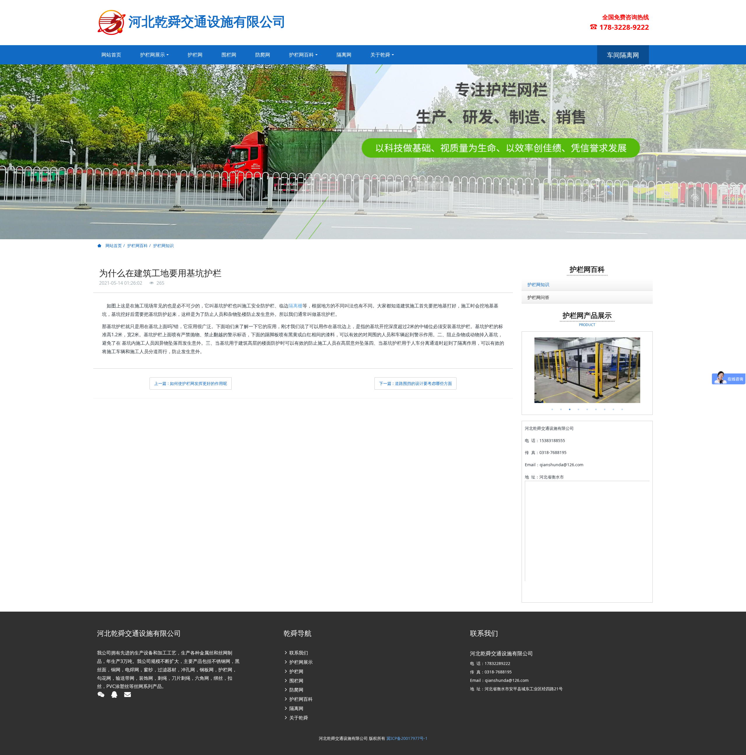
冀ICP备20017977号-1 (406, 738)
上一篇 (190, 383)
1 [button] (552, 409)
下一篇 (415, 383)
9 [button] (622, 409)
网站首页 (111, 54)
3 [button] (570, 409)
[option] (587, 370)
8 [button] (613, 409)
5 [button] (587, 409)
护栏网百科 (137, 245)
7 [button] (605, 409)
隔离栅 (295, 305)
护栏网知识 (163, 245)
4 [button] (578, 409)
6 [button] (596, 409)
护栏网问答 (538, 297)
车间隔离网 (623, 54)
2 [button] (561, 409)
